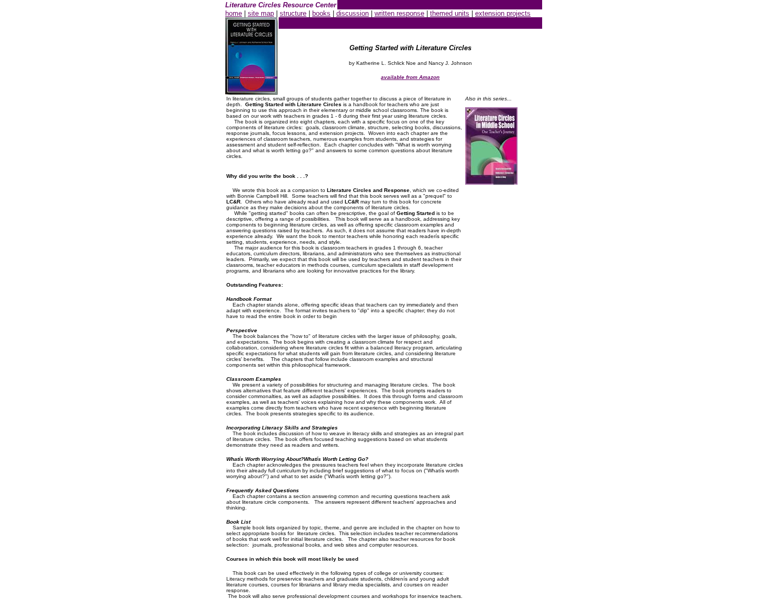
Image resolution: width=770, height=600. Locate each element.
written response (399, 13)
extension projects (503, 13)
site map (261, 13)
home (233, 13)
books (321, 13)
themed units (449, 13)
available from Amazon (410, 77)
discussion (352, 13)
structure (293, 13)
